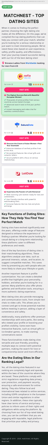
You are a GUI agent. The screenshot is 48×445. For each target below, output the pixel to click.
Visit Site (24, 90)
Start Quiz (7, 7)
